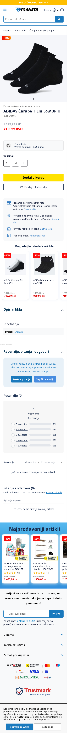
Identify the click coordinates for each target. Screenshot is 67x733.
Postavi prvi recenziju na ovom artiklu (21, 106)
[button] (48, 10)
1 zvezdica (22, 445)
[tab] (33, 310)
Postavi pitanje (21, 379)
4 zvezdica (22, 429)
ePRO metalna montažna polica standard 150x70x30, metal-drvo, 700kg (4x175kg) (43, 566)
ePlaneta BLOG (26, 621)
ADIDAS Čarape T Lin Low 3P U (14, 282)
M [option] (15, 163)
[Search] (59, 19)
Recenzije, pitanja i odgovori (26, 351)
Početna (7, 30)
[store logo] (26, 10)
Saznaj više (30, 209)
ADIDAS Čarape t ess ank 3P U (43, 282)
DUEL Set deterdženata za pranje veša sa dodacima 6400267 (15, 566)
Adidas (19, 331)
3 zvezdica (22, 434)
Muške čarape (47, 30)
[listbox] (33, 164)
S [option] (7, 163)
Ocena (28, 462)
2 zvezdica (22, 440)
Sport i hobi (21, 30)
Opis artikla (12, 309)
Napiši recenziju (45, 379)
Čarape (33, 30)
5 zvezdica (22, 424)
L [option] (24, 163)
